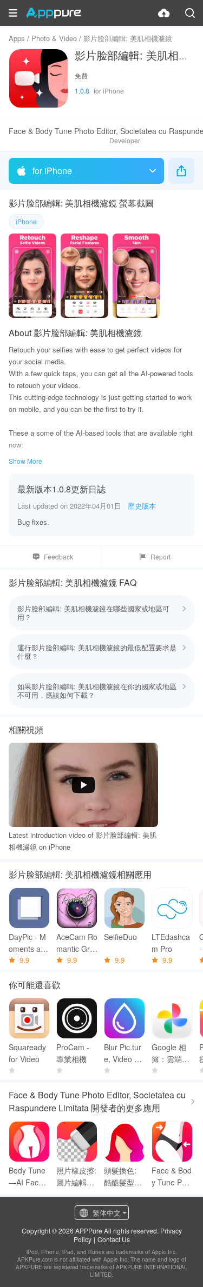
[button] (13, 13)
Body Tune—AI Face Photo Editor (29, 1176)
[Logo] (53, 13)
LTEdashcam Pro (171, 942)
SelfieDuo (120, 936)
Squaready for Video (27, 1053)
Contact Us (113, 1239)
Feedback (58, 556)
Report (160, 556)
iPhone (26, 221)
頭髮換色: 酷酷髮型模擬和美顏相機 (123, 1176)
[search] (190, 13)
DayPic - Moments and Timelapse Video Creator (29, 943)
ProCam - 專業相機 (72, 1053)
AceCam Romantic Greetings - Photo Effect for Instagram (76, 943)
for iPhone (52, 170)
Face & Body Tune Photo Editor (172, 1176)
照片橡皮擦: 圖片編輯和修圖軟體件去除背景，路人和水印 (76, 1176)
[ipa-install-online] (164, 13)
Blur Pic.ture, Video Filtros (124, 1053)
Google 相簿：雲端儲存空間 (170, 1053)
